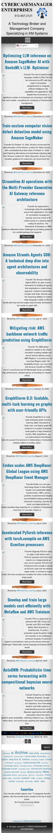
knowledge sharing (41, 765)
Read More (27, 107)
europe (41, 759)
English (23, 45)
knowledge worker (24, 769)
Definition (26, 759)
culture (4, 759)
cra (48, 756)
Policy (48, 774)
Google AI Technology (25, 736)
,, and (27, 827)
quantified (16, 778)
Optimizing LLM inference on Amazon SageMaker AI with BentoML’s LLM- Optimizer (27, 61)
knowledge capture (11, 765)
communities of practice (35, 756)
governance (18, 763)
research (26, 777)
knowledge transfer (9, 768)
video (42, 781)
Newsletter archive (10, 775)
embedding (34, 760)
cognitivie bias (8, 756)
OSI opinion (40, 775)
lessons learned (11, 771)
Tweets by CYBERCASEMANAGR (27, 821)
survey (12, 781)
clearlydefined (45, 753)
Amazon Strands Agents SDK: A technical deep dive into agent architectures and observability (27, 263)
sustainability (20, 781)
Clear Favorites (27, 805)
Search (47, 747)
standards (39, 778)
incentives (44, 763)
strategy (47, 778)
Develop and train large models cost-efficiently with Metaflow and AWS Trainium (27, 606)
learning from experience (41, 768)
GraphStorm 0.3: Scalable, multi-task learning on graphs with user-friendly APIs (27, 404)
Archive (21, 752)
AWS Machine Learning (23, 116)
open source (22, 775)
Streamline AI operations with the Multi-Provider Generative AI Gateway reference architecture (27, 190)
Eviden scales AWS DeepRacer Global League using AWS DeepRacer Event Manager (27, 471)
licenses (23, 772)
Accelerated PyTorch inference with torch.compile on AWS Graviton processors (27, 538)
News (46, 771)
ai (12, 752)
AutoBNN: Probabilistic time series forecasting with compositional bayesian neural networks (27, 679)
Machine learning (34, 771)
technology (29, 781)
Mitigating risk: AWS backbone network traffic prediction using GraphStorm (27, 334)
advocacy (6, 753)
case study (34, 753)
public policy (7, 778)
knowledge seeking (26, 766)
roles (33, 778)
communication (18, 756)
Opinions (31, 775)
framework (9, 762)
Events (48, 759)
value (36, 781)
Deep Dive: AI (15, 759)
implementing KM (31, 762)
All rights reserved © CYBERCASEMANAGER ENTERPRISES (28, 827)
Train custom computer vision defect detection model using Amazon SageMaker (27, 131)
